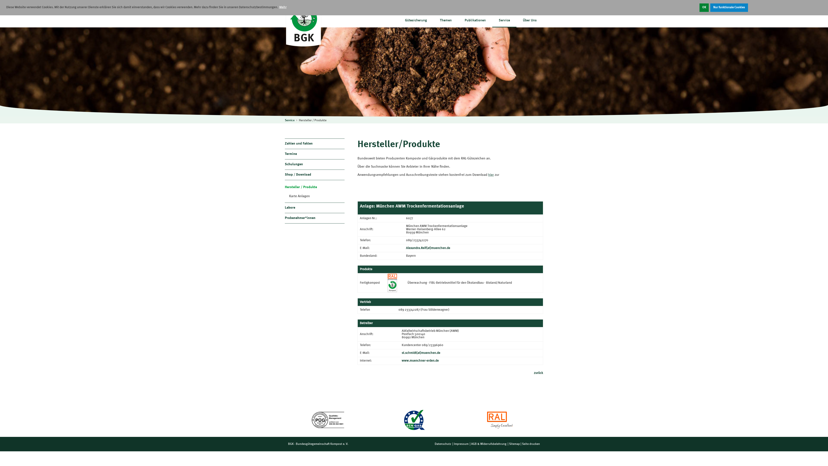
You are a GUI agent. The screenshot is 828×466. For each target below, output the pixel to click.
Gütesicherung (416, 20)
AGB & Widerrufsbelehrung (489, 444)
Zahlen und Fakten (299, 143)
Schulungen (294, 164)
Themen (446, 20)
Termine (291, 154)
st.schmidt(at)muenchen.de (421, 353)
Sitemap (514, 444)
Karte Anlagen (299, 196)
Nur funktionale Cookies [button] (729, 7)
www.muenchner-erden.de (420, 360)
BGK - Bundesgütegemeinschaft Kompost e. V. (318, 444)
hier (491, 175)
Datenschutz (443, 444)
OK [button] (704, 7)
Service (504, 20)
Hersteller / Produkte (312, 120)
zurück (538, 373)
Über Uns (530, 20)
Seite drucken (531, 444)
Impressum (461, 444)
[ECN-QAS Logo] (414, 420)
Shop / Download (298, 174)
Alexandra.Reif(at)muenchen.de (428, 248)
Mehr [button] (283, 7)
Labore (290, 207)
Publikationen (475, 20)
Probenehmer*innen (300, 218)
